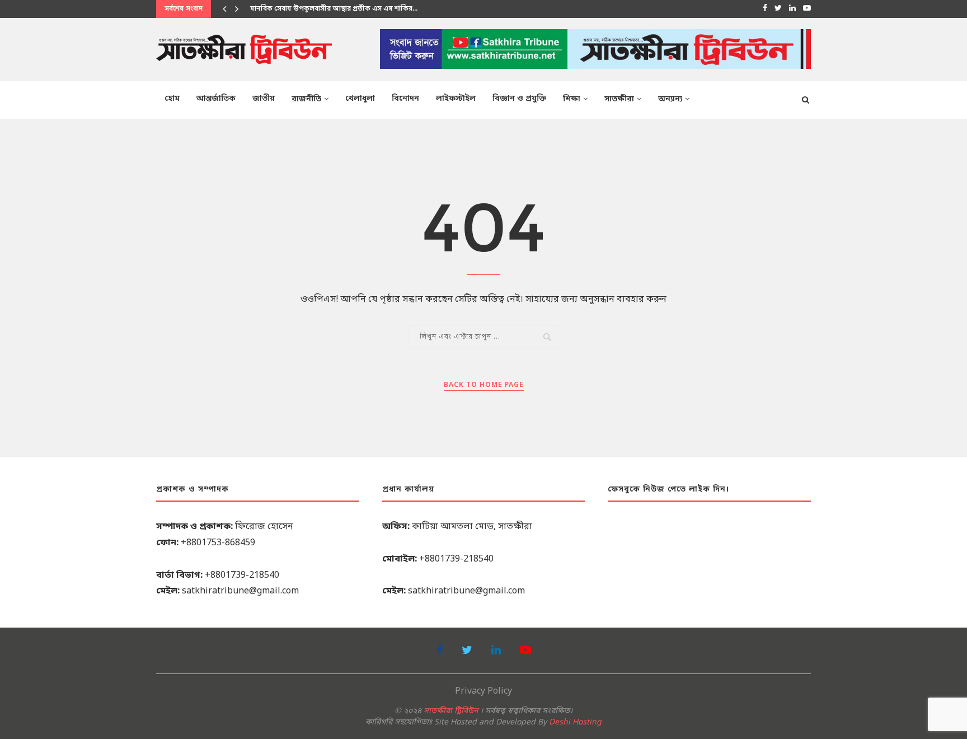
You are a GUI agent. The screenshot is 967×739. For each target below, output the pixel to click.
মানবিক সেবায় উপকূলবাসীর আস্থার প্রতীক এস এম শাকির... (333, 8)
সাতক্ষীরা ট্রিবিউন (451, 711)
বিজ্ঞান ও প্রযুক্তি (519, 98)
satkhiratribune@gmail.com (240, 591)
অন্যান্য (670, 99)
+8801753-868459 (218, 543)
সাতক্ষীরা (619, 99)
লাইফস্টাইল (456, 98)
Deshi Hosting (575, 722)
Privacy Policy (483, 691)
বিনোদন (405, 98)
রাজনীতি (306, 99)
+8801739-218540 (242, 575)
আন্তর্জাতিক (216, 98)
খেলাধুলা (360, 98)
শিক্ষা (571, 99)
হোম (172, 98)
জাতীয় (263, 98)
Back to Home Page (484, 385)
